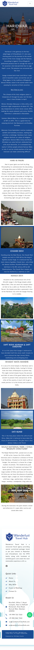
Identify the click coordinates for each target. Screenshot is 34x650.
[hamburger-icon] (30, 3)
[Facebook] (6, 566)
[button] (29, 614)
